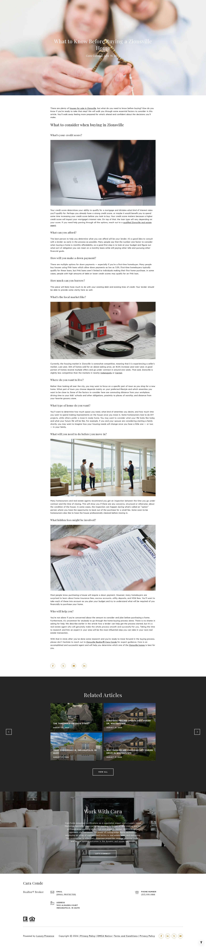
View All (103, 772)
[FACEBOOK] (161, 936)
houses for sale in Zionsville (83, 108)
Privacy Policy (87, 936)
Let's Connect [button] (103, 854)
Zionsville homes (137, 645)
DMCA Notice (104, 936)
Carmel (118, 373)
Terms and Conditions (126, 936)
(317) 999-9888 (148, 894)
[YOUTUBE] (180, 936)
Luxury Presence (45, 936)
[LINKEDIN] (167, 936)
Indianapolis (106, 373)
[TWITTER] (174, 936)
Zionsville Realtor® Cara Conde (101, 642)
